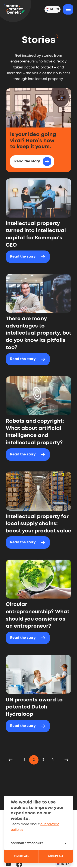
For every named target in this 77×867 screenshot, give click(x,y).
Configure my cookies (27, 843)
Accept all (55, 856)
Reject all (21, 856)
